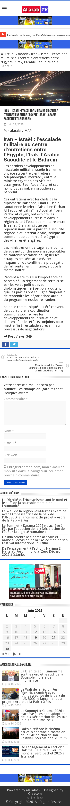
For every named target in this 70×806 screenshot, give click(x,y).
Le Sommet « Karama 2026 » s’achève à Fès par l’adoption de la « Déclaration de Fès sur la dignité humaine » (33, 529)
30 (7, 649)
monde (23, 54)
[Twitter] (34, 798)
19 (35, 638)
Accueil (10, 54)
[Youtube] (38, 798)
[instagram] (41, 798)
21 (54, 638)
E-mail (10, 443)
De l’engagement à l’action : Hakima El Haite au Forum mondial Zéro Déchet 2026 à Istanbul (32, 551)
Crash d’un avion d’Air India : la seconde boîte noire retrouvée (23, 358)
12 (35, 632)
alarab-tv (33, 790)
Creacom (35, 794)
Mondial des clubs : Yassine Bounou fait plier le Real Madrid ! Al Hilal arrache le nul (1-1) (46, 367)
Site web (10, 455)
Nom (9, 431)
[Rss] (28, 798)
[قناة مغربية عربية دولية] (35, 9)
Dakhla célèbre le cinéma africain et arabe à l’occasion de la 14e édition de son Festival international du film (35, 540)
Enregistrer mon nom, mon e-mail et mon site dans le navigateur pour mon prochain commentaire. (34, 471)
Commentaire (16, 399)
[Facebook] (31, 798)
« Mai (6, 654)
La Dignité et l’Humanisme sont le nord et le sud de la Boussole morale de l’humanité (34, 503)
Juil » (17, 654)
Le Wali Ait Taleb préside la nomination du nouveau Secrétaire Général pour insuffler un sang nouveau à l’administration (34, 593)
